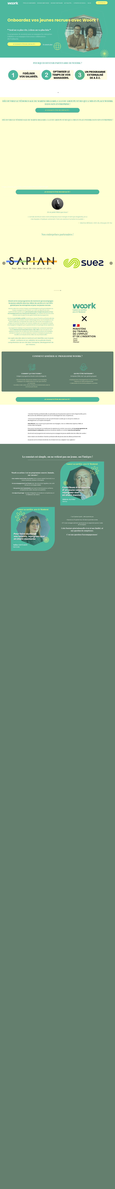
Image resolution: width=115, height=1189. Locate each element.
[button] (54, 290)
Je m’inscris (101, 3)
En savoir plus (47, 44)
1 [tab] (58, 92)
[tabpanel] (24, 78)
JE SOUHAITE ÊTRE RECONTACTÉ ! (24, 44)
